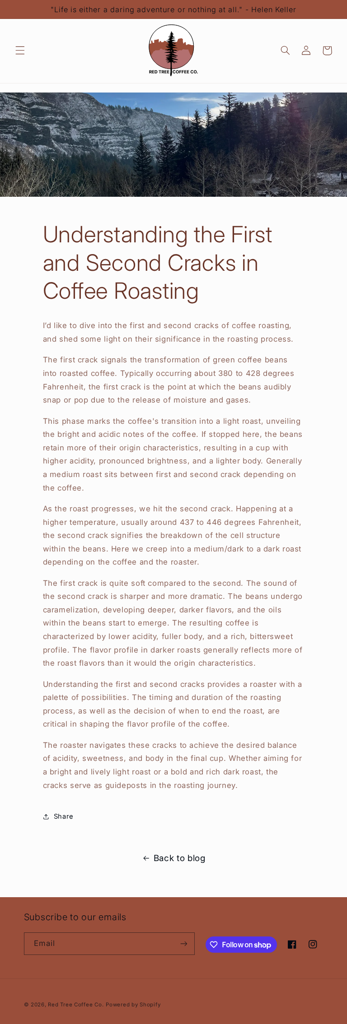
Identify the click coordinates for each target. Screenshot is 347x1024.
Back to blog (180, 858)
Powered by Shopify (133, 1004)
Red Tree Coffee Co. (75, 1004)
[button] (19, 50)
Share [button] (64, 816)
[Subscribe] (183, 943)
